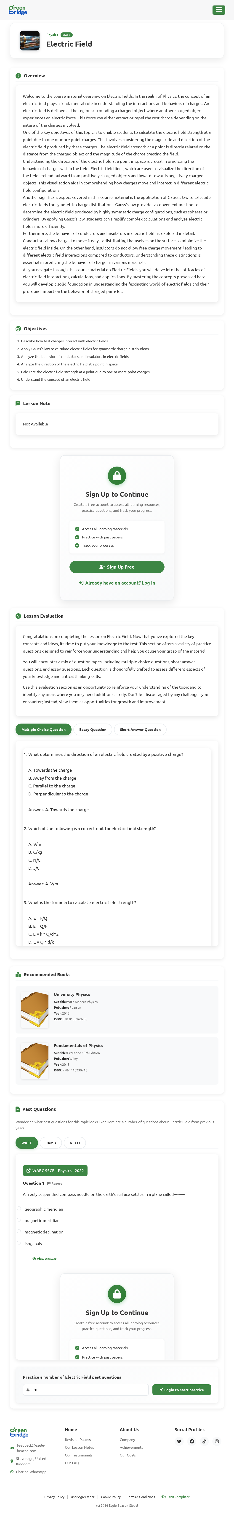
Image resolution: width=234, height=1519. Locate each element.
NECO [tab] (75, 1143)
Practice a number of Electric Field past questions (72, 1377)
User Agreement (83, 1497)
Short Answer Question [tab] (140, 729)
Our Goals (128, 1455)
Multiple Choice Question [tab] (43, 729)
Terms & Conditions (141, 1497)
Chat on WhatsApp (31, 1472)
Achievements (131, 1447)
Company (127, 1440)
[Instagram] (216, 1441)
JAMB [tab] (51, 1143)
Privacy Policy (54, 1497)
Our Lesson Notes (79, 1447)
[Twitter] (179, 1441)
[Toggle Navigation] (219, 10)
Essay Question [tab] (92, 729)
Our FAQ (72, 1463)
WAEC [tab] (26, 1143)
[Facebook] (191, 1441)
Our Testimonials (78, 1455)
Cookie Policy (111, 1497)
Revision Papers (78, 1440)
